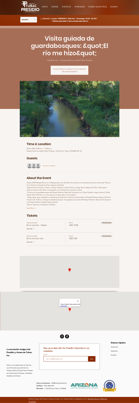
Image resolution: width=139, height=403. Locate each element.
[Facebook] (67, 336)
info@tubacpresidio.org (58, 383)
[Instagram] (62, 336)
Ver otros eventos (69, 71)
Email (45, 354)
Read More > (31, 208)
